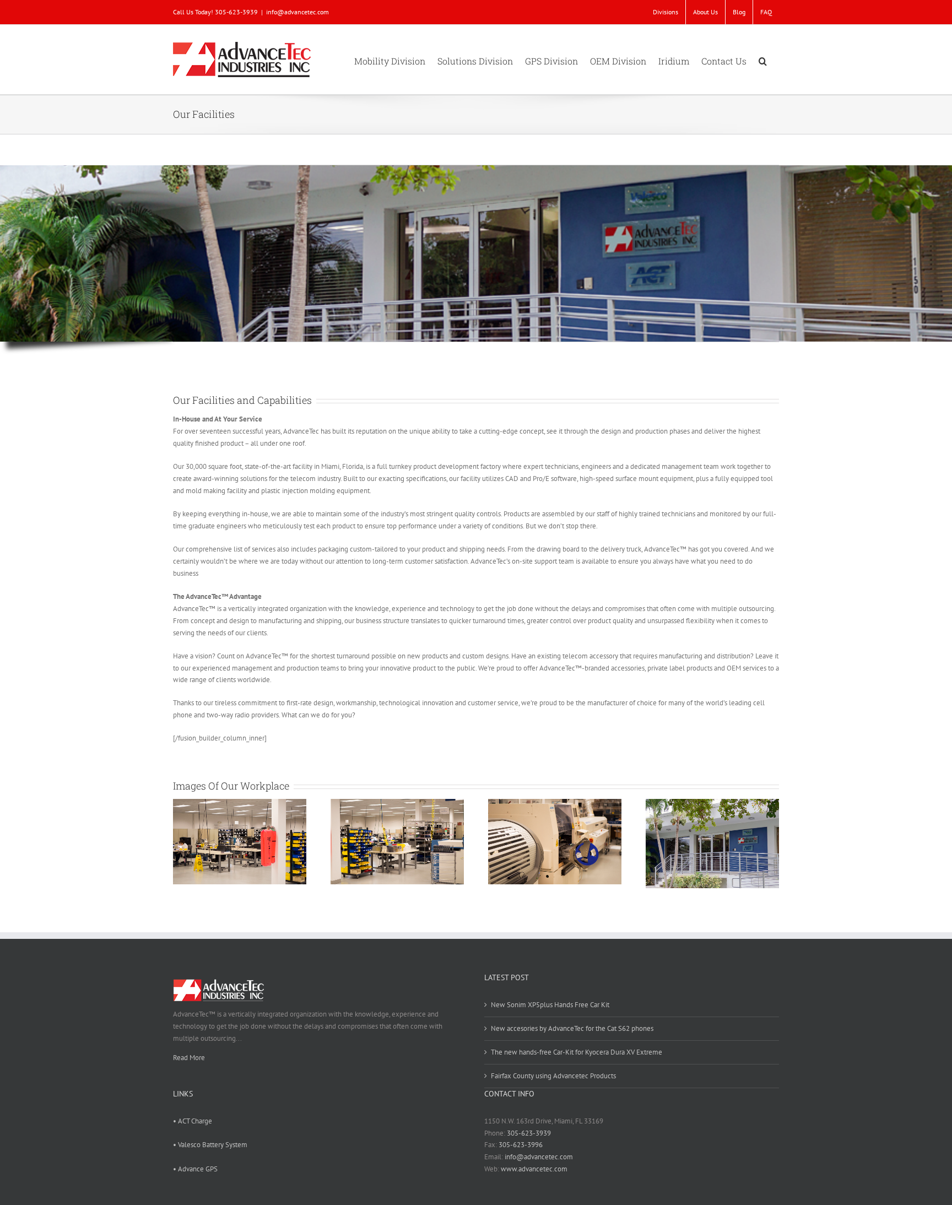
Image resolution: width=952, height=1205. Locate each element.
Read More (189, 1057)
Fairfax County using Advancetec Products (553, 1075)
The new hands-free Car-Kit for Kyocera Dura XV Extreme (576, 1052)
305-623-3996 (521, 1144)
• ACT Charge (192, 1121)
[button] (763, 59)
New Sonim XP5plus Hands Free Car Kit (550, 1004)
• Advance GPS (195, 1169)
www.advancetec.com (534, 1169)
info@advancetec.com (297, 12)
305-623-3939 (529, 1133)
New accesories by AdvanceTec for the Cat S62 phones (572, 1028)
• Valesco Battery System (210, 1144)
